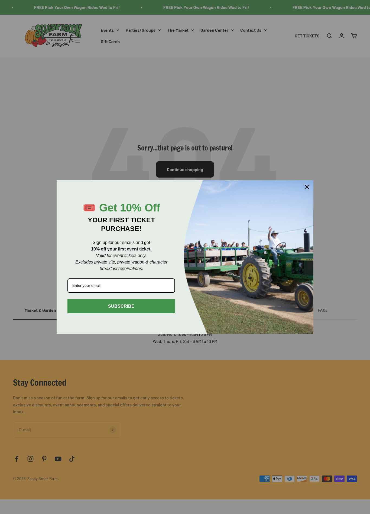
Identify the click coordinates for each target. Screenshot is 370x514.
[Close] (306, 186)
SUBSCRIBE (121, 306)
